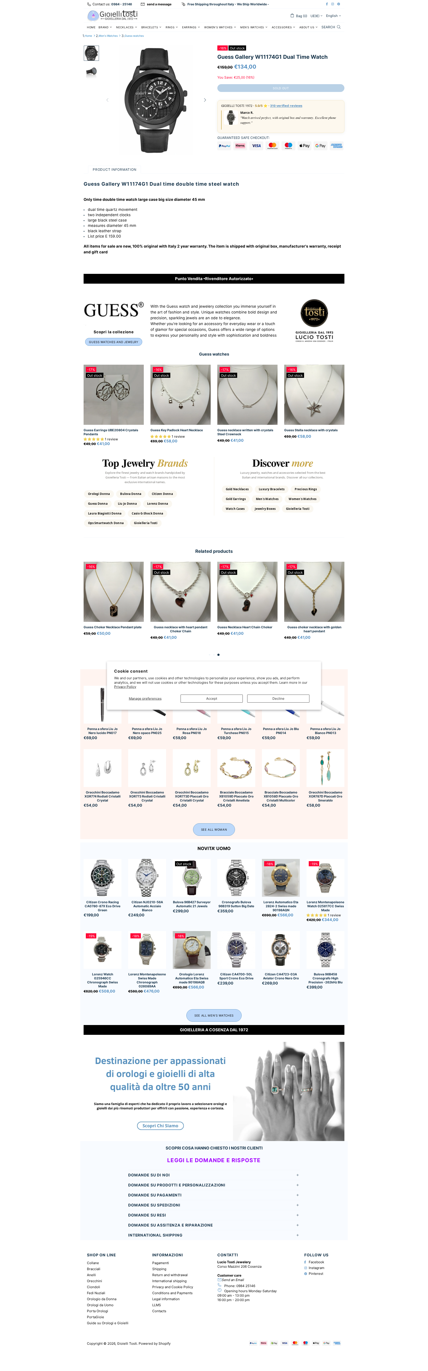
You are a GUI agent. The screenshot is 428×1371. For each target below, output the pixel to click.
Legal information (166, 1299)
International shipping (169, 1281)
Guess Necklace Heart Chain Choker (244, 627)
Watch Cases (235, 509)
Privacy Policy (125, 687)
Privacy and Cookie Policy (172, 1287)
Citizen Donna (162, 494)
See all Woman (214, 829)
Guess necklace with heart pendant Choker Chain (180, 629)
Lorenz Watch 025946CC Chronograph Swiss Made (102, 980)
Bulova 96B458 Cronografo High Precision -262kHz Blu (326, 978)
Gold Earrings (236, 499)
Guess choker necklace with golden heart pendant (314, 629)
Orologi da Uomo (100, 1305)
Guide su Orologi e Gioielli (107, 1323)
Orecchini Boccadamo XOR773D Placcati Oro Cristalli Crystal (192, 796)
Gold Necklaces (237, 489)
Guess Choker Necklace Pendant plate (113, 627)
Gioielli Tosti (112, 15)
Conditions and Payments (172, 1293)
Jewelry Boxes (265, 509)
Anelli (91, 1275)
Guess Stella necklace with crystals (311, 430)
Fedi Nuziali (96, 1293)
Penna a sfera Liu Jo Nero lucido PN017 (102, 731)
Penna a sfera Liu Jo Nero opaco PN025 (147, 731)
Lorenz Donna (157, 504)
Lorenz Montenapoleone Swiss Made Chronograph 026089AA (147, 980)
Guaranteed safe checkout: (243, 138)
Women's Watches (302, 499)
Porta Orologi (97, 1311)
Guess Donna (98, 504)
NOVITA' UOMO (214, 848)
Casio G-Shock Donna (147, 513)
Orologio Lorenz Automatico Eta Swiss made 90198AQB (191, 978)
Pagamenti (160, 1263)
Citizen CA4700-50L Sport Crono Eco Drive (236, 976)
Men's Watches (108, 35)
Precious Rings (306, 489)
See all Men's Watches (214, 1015)
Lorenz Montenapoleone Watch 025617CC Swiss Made (325, 906)
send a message (159, 4)
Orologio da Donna (101, 1299)
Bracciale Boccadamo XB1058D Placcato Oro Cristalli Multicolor (281, 796)
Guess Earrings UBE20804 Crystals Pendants (111, 432)
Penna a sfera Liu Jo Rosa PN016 (192, 731)
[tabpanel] (113, 604)
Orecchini (94, 1281)
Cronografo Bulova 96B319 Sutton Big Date (236, 904)
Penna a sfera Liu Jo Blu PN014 (281, 731)
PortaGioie (95, 1317)
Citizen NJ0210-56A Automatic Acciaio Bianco (147, 906)
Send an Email (233, 1280)
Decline (278, 698)
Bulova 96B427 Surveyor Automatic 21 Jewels (192, 904)
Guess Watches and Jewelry (113, 342)
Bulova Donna (130, 494)
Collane (93, 1263)
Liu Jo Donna (127, 504)
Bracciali (93, 1269)
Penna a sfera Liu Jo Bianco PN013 (325, 731)
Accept (211, 698)
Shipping (159, 1269)
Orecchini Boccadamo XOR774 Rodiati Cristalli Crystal (102, 796)
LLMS (156, 1305)
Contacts (159, 1311)
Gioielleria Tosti (145, 523)
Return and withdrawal (170, 1275)
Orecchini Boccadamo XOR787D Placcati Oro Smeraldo (325, 796)
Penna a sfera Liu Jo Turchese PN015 (236, 731)
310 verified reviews (286, 106)
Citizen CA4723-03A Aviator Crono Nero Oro (281, 976)
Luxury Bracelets (271, 489)
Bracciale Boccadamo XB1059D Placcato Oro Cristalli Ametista (236, 796)
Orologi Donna (99, 494)
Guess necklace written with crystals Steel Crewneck (245, 432)
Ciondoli (93, 1287)
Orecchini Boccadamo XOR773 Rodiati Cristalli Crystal (147, 796)
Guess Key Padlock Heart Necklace (176, 430)
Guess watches (134, 35)
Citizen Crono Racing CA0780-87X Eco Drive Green (102, 906)
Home (88, 35)
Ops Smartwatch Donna (106, 523)
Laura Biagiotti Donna (104, 513)
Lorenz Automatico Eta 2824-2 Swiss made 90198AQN (280, 906)
